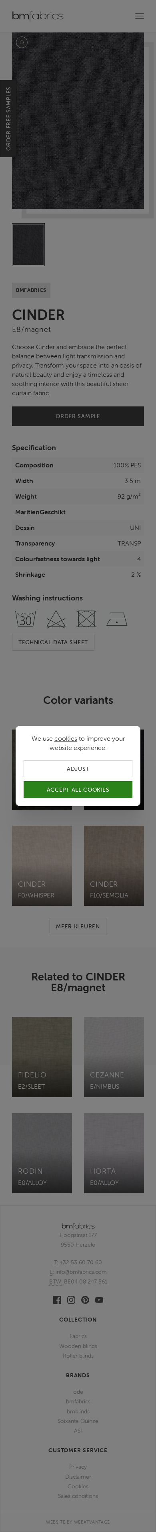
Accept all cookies (78, 789)
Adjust (78, 768)
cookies (65, 738)
